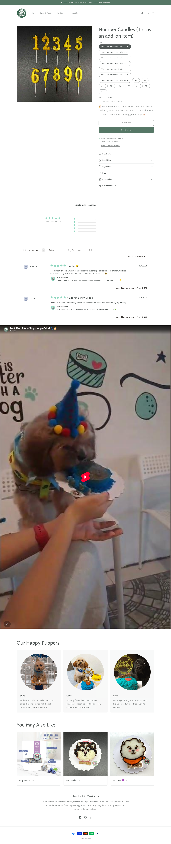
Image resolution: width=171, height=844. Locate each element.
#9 (146, 86)
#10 (102, 92)
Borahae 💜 (119, 780)
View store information (110, 146)
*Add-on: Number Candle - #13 (114, 64)
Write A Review (122, 226)
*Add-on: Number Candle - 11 (114, 52)
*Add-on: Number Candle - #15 (114, 75)
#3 (145, 80)
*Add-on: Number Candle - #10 (115, 47)
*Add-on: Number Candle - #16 (114, 80)
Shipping (102, 101)
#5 (111, 86)
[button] (46, 13)
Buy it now (126, 130)
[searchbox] (32, 250)
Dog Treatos (25, 780)
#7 (129, 86)
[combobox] (58, 250)
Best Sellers (72, 780)
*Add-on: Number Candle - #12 (114, 58)
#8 (137, 86)
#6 (120, 86)
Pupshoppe (88, 838)
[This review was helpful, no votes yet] (140, 288)
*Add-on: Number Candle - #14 (114, 69)
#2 (136, 80)
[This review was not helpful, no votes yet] (145, 288)
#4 (102, 86)
